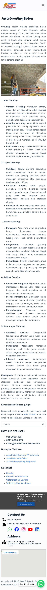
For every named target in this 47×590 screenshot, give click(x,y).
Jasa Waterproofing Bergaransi (21, 461)
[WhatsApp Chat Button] (40, 583)
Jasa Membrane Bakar (16, 458)
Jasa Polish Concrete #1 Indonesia (22, 455)
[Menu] (43, 5)
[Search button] (43, 424)
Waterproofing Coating (17, 480)
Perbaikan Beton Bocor (17, 476)
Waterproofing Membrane (18, 483)
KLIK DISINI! (29, 414)
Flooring (10, 473)
